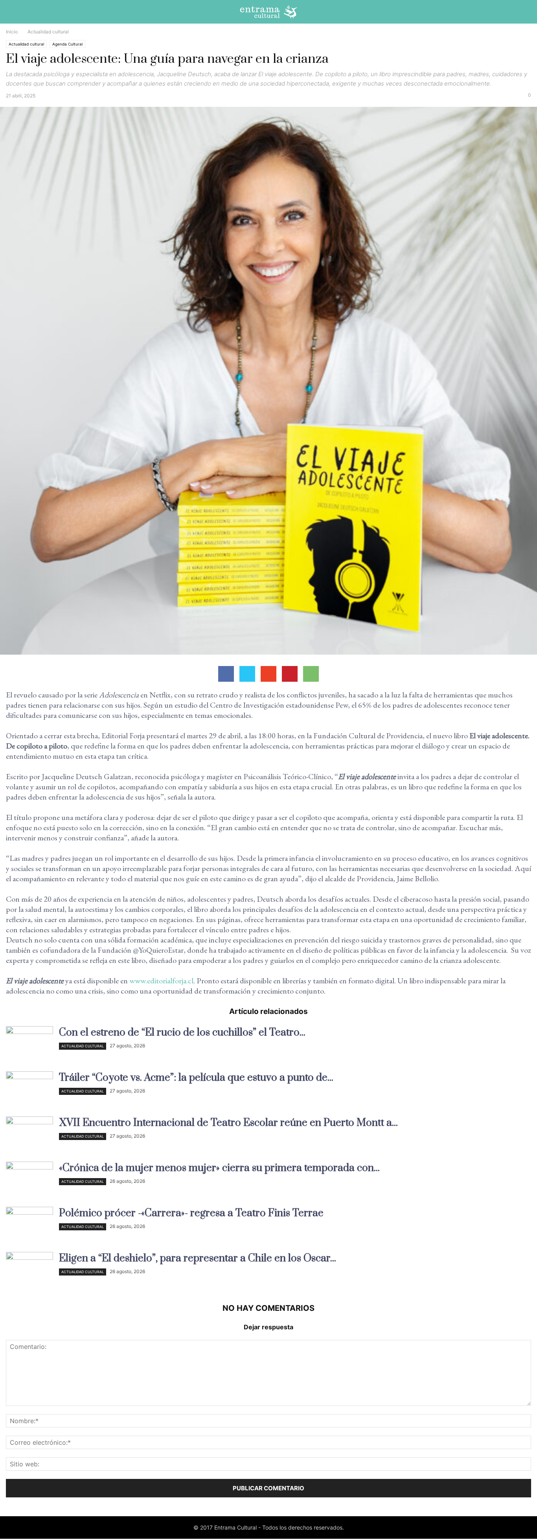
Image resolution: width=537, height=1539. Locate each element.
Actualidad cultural (26, 44)
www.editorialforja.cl (161, 980)
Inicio (12, 32)
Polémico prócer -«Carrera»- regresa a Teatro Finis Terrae (191, 1213)
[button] (525, 13)
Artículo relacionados (268, 1011)
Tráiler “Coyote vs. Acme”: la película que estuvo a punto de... (196, 1077)
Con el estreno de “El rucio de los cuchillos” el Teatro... (182, 1032)
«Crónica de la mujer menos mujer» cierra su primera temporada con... (219, 1168)
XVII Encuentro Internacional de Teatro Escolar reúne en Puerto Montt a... (228, 1122)
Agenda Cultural (67, 44)
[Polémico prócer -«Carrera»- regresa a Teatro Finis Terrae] (29, 1224)
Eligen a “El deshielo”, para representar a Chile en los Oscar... (197, 1258)
